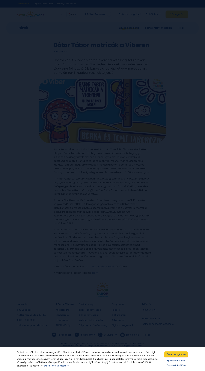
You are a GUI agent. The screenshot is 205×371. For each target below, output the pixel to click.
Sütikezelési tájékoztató (56, 365)
